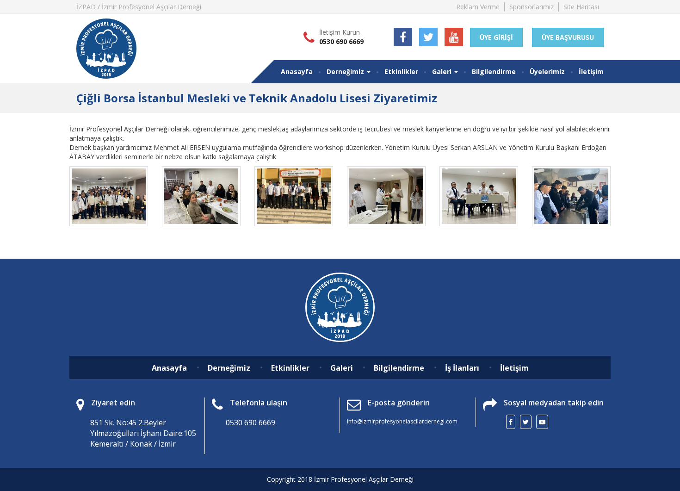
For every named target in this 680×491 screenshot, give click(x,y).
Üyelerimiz (547, 71)
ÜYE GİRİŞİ (496, 37)
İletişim (591, 71)
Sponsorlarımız (531, 6)
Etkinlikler (401, 71)
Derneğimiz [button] (346, 71)
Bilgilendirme (494, 71)
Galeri (341, 368)
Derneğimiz (229, 368)
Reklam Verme (478, 6)
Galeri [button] (442, 71)
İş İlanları (462, 368)
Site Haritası (581, 6)
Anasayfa (297, 71)
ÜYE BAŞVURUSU (568, 37)
